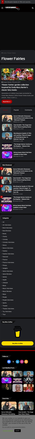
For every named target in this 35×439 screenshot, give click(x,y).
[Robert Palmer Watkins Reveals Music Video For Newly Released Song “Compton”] (6, 387)
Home (4, 53)
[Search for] (33, 8)
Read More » (7, 101)
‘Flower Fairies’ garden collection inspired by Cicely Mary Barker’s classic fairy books (15, 87)
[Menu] (2, 8)
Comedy (5, 239)
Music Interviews (8, 288)
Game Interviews (8, 271)
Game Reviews (7, 274)
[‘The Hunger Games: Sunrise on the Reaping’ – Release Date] (7, 146)
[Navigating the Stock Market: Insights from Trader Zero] (28, 380)
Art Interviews (7, 225)
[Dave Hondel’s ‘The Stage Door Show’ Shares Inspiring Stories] (7, 127)
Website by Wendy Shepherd (17, 430)
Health (5, 280)
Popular (16, 110)
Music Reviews (7, 291)
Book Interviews (7, 228)
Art (3, 222)
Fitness (5, 265)
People (5, 297)
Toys (4, 314)
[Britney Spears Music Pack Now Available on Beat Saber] (7, 154)
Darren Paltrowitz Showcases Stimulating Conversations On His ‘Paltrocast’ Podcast (23, 118)
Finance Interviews (8, 262)
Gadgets (5, 268)
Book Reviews (7, 230)
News (4, 294)
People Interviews (8, 300)
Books (4, 233)
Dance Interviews (8, 248)
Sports (5, 303)
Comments (28, 110)
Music (4, 285)
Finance (5, 259)
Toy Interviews (7, 311)
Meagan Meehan (7, 82)
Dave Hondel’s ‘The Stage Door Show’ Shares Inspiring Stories (25, 414)
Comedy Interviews (8, 242)
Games (5, 277)
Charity (5, 236)
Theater (5, 305)
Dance (5, 245)
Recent (5, 110)
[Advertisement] (17, 30)
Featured (5, 256)
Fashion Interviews (8, 254)
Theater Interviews (8, 308)
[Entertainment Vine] (12, 8)
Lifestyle (5, 282)
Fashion (5, 251)
